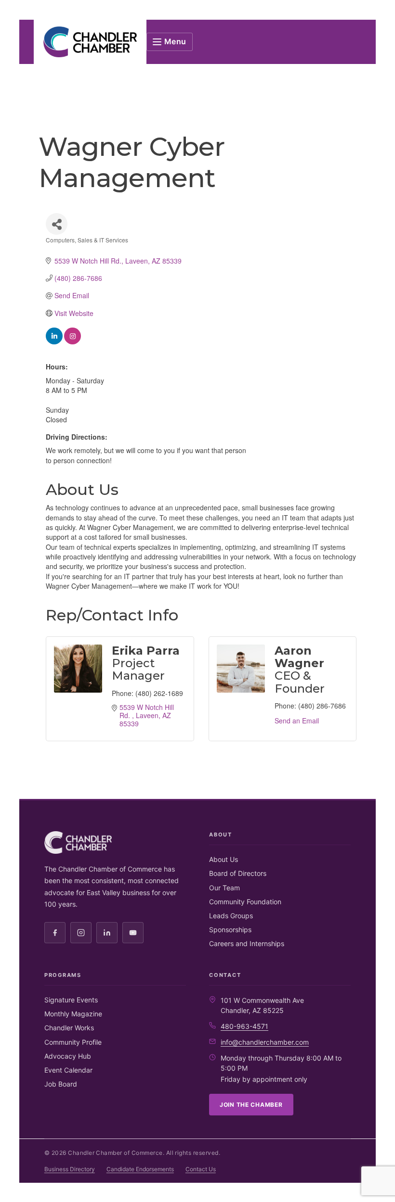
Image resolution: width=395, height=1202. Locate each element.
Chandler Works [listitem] (69, 1028)
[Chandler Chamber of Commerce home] (90, 42)
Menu (175, 41)
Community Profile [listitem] (73, 1042)
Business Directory (69, 1169)
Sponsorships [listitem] (230, 929)
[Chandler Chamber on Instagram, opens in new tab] (81, 932)
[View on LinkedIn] (54, 341)
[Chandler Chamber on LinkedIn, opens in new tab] (107, 932)
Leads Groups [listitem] (231, 915)
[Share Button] (56, 224)
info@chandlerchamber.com (265, 1042)
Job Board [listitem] (60, 1084)
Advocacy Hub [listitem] (67, 1056)
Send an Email (297, 720)
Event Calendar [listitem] (68, 1070)
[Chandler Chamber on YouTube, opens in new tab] (133, 932)
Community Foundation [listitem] (245, 902)
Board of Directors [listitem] (237, 873)
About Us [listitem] (223, 859)
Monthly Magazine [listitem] (73, 1014)
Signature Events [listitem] (71, 1000)
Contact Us (200, 1169)
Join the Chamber (251, 1104)
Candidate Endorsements (140, 1169)
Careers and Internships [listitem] (246, 943)
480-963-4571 (244, 1026)
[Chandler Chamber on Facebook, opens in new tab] (55, 932)
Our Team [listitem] (224, 888)
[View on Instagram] (72, 341)
